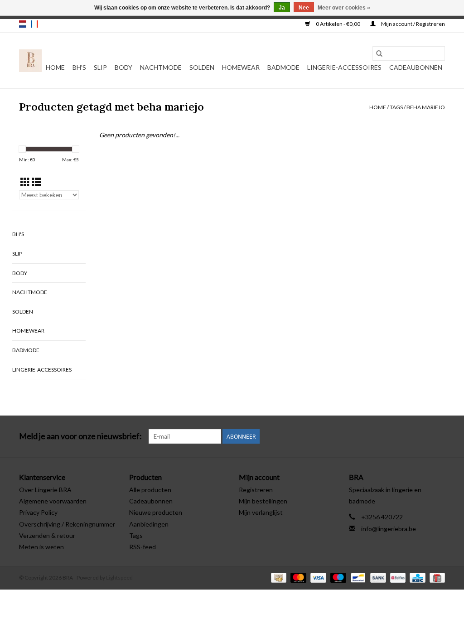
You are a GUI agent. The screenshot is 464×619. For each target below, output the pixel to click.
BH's (79, 67)
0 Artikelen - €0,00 (338, 23)
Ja (282, 8)
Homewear (241, 67)
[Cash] (277, 577)
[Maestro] (337, 577)
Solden (201, 67)
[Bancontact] (357, 577)
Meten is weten (41, 547)
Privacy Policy (38, 512)
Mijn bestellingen (263, 501)
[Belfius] (396, 577)
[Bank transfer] (377, 577)
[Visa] (317, 577)
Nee (304, 8)
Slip (100, 67)
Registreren (256, 489)
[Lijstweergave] (36, 182)
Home (55, 67)
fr (34, 24)
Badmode (283, 67)
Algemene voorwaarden (53, 501)
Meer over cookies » (344, 8)
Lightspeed (119, 577)
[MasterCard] (297, 577)
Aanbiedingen (149, 524)
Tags (396, 107)
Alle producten (150, 489)
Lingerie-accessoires (344, 67)
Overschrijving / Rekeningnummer (67, 524)
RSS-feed (142, 547)
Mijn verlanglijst (261, 512)
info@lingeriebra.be (388, 528)
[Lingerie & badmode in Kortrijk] (30, 60)
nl (22, 24)
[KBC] (416, 577)
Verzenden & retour (47, 535)
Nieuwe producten (155, 512)
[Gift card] (435, 577)
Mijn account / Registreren (412, 23)
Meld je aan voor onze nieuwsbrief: (80, 436)
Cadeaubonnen (415, 67)
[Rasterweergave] (25, 182)
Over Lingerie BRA (45, 489)
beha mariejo (425, 107)
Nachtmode (161, 67)
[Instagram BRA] (437, 436)
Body (123, 67)
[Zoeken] (379, 53)
